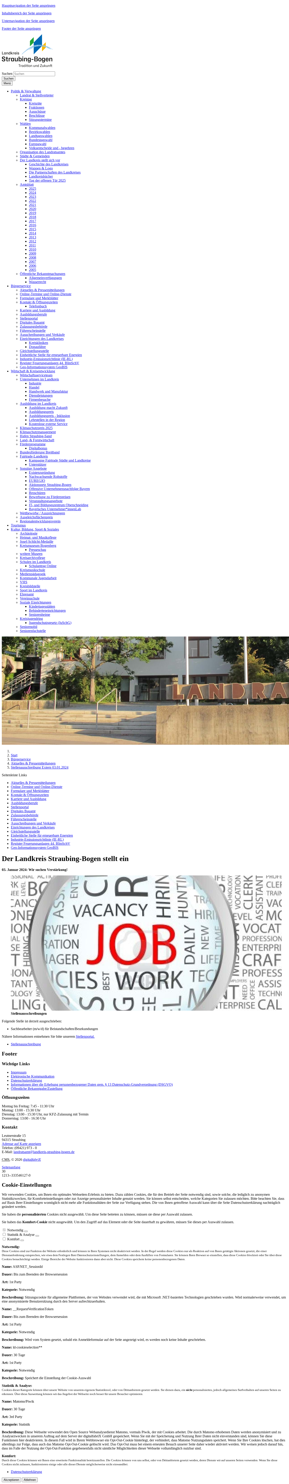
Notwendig (15, 1230)
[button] (26, 91)
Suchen (7, 74)
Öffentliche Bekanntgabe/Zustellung (37, 1088)
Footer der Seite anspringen (21, 28)
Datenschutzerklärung (26, 1080)
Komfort (13, 1239)
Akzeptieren (11, 1480)
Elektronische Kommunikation (32, 1076)
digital (32, 1159)
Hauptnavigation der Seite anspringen (28, 5)
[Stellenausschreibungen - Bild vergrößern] (146, 1009)
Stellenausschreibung (26, 1044)
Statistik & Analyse (21, 1235)
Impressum (18, 1072)
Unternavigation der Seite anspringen (28, 21)
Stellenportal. (85, 1036)
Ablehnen (30, 1480)
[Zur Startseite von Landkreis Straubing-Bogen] (32, 66)
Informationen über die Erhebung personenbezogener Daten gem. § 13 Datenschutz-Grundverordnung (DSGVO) (92, 1084)
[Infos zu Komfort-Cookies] (22, 1240)
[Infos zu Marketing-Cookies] (37, 1236)
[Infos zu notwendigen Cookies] (26, 1231)
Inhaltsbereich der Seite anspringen (26, 13)
